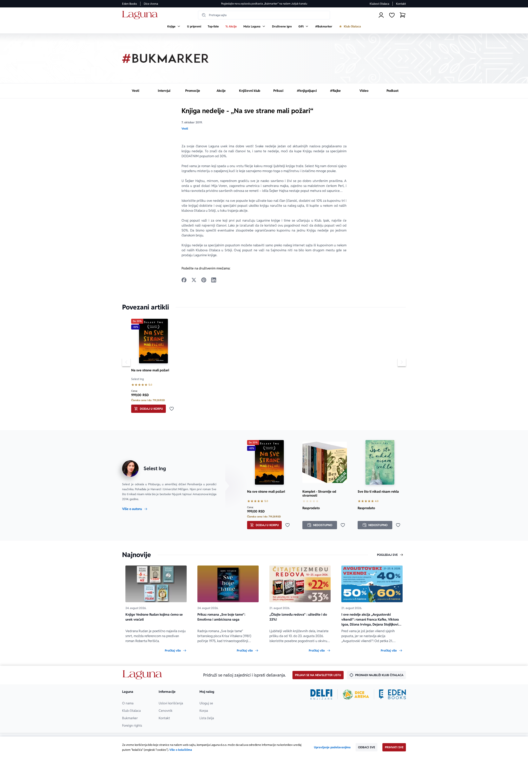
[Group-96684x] (392, 694)
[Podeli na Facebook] (184, 279)
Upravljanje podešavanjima (332, 747)
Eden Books (129, 4)
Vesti (185, 128)
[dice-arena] (356, 694)
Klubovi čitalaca (379, 4)
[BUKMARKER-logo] (165, 58)
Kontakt (401, 4)
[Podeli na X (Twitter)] (193, 279)
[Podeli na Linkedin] (213, 279)
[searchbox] (264, 15)
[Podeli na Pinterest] (203, 279)
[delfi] (321, 694)
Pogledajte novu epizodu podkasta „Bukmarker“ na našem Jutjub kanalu (264, 3)
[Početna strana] (141, 15)
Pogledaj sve (387, 555)
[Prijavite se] (381, 15)
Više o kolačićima (180, 750)
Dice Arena (151, 4)
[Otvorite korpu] (402, 15)
